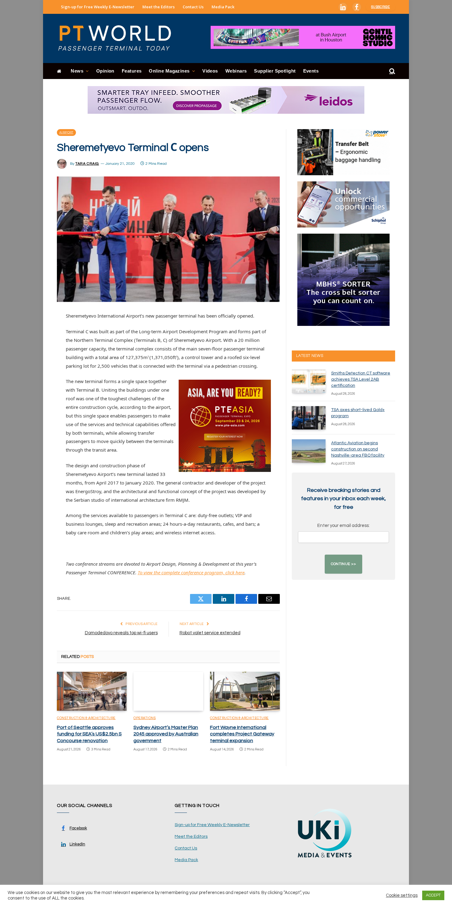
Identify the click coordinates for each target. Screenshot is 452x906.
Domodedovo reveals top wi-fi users (121, 633)
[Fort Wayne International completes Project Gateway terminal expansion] (245, 691)
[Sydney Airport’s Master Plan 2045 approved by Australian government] (168, 691)
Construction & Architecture (86, 718)
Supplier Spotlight (274, 70)
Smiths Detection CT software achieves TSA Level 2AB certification (360, 379)
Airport (66, 132)
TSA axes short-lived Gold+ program (358, 413)
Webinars (236, 70)
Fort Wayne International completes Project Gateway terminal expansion (242, 734)
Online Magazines (169, 70)
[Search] (391, 71)
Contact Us (193, 7)
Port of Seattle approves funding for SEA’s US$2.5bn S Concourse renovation (89, 734)
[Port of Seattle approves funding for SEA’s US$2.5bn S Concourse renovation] (92, 691)
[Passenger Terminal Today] (118, 38)
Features (132, 70)
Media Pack (223, 7)
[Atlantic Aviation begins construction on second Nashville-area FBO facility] (309, 451)
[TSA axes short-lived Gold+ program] (309, 417)
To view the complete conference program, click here (191, 572)
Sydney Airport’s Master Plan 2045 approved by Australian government (165, 734)
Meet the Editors (158, 7)
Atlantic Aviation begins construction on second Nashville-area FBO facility (357, 449)
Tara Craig (87, 164)
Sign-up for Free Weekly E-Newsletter (97, 7)
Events (311, 70)
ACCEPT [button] (433, 895)
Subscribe (380, 7)
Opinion (105, 70)
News (77, 70)
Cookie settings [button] (402, 895)
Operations (144, 718)
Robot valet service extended (210, 633)
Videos (210, 70)
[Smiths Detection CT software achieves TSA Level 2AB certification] (309, 381)
